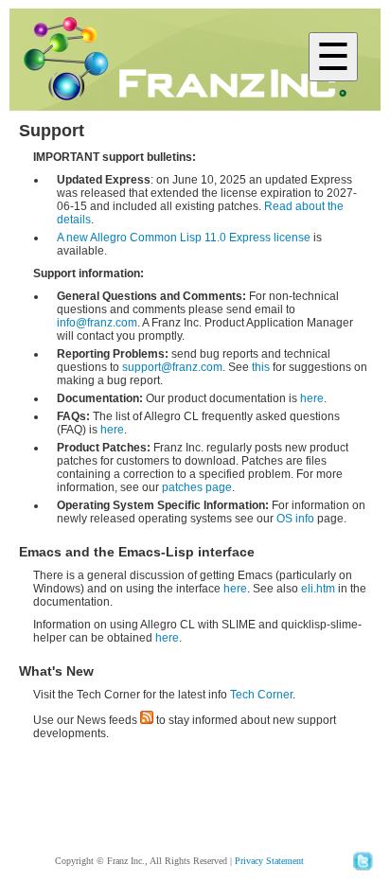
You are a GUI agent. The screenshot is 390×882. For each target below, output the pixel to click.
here (312, 398)
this (261, 367)
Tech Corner (261, 694)
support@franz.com (172, 367)
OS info (295, 518)
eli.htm (318, 588)
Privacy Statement (269, 861)
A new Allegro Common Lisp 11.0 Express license (183, 237)
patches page (197, 487)
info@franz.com (97, 322)
